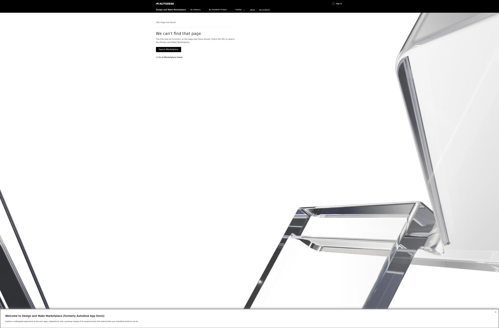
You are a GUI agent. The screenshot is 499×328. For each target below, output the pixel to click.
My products (264, 10)
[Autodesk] (165, 4)
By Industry (196, 9)
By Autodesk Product (218, 9)
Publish (238, 9)
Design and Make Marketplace (171, 9)
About (252, 10)
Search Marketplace (168, 49)
